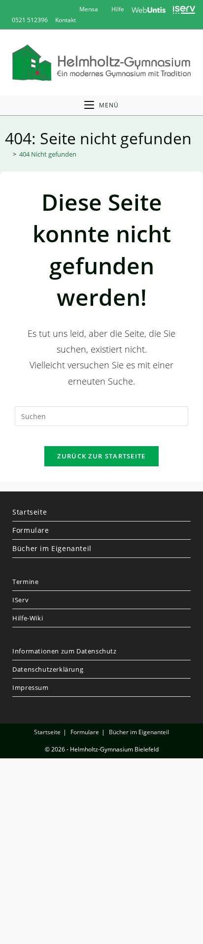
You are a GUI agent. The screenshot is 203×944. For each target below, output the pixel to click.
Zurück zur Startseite (101, 456)
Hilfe (117, 9)
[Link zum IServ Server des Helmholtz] (184, 9)
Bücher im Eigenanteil (52, 548)
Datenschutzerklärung (47, 669)
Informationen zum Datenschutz (64, 651)
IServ (20, 599)
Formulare (30, 530)
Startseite (29, 512)
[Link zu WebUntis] (149, 9)
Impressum (30, 687)
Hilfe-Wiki (27, 618)
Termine (25, 581)
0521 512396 (30, 20)
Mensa (88, 9)
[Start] (7, 154)
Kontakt (65, 20)
